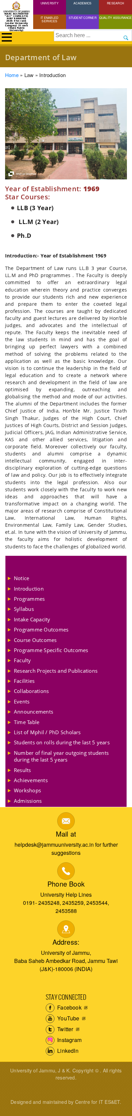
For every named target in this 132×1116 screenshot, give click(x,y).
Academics (82, 3)
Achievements (31, 780)
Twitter (64, 1029)
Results (22, 770)
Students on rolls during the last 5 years (62, 742)
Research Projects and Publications (55, 670)
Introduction (29, 588)
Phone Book (66, 884)
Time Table (26, 722)
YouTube (68, 1018)
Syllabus (24, 608)
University (50, 3)
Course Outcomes (35, 640)
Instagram (69, 1040)
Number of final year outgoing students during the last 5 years (61, 756)
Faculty (22, 660)
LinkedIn (67, 1051)
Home (12, 74)
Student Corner (82, 18)
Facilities (24, 680)
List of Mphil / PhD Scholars (47, 732)
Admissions (28, 800)
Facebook (69, 1007)
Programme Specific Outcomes (51, 650)
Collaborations (31, 691)
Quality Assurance (115, 18)
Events (21, 701)
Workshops (27, 790)
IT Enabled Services (49, 19)
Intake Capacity (32, 619)
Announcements (33, 711)
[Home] (16, 7)
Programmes (29, 598)
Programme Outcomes (41, 629)
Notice (21, 578)
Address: (66, 942)
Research (115, 3)
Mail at (66, 834)
